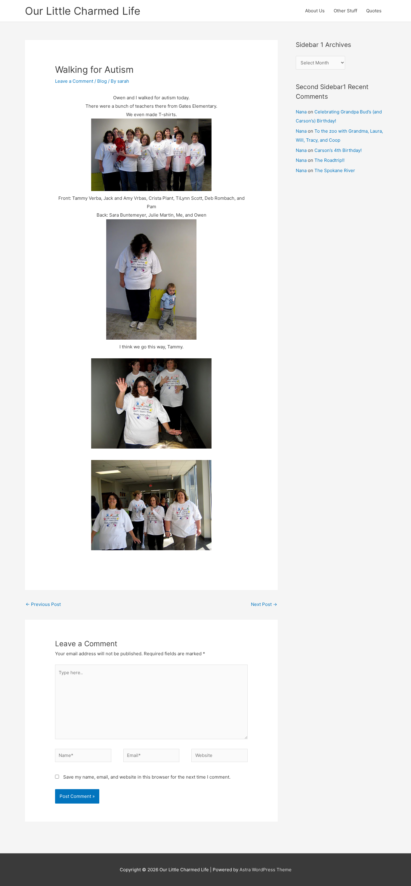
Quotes (374, 11)
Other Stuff (345, 11)
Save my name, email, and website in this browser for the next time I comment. (146, 777)
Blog (102, 81)
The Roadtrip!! (329, 160)
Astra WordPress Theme (265, 869)
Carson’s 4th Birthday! (338, 150)
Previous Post (43, 604)
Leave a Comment (74, 81)
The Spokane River (334, 170)
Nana (301, 112)
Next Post (264, 604)
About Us (315, 11)
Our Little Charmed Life (82, 11)
